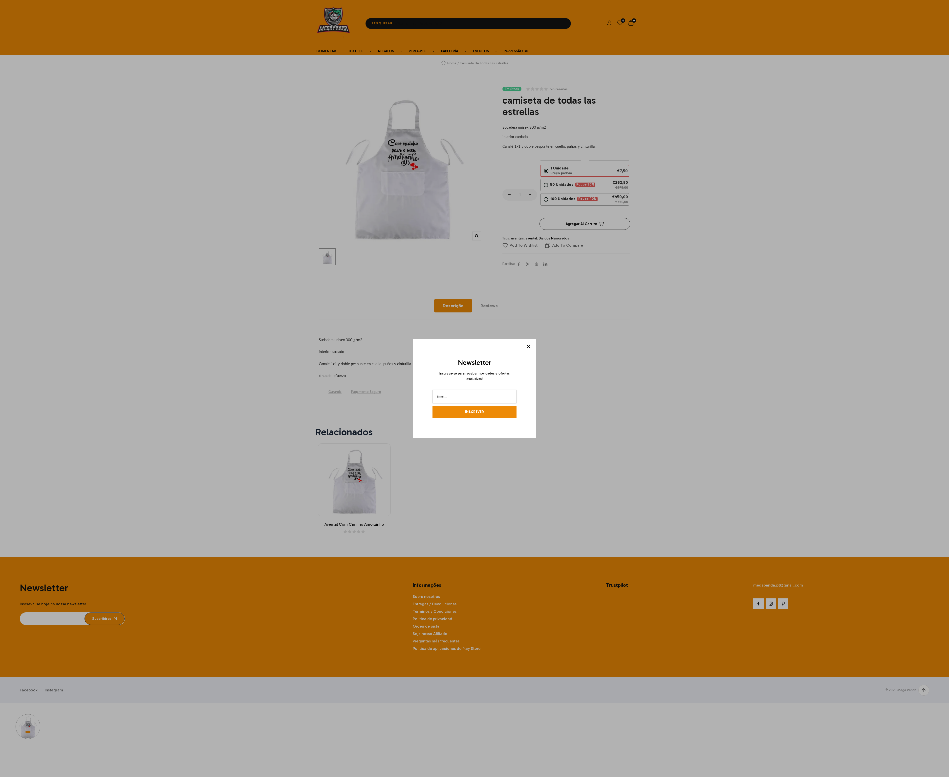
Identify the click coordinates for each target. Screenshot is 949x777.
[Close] (528, 346)
